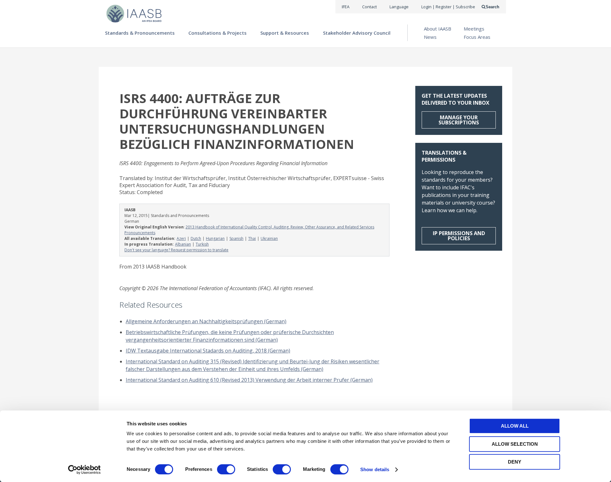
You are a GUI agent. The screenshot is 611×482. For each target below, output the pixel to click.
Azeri (181, 238)
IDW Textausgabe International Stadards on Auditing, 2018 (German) (208, 350)
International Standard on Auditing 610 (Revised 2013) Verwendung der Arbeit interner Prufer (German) (249, 379)
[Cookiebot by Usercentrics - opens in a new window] (84, 469)
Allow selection (515, 444)
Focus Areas (477, 37)
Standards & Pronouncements (140, 33)
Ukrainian (269, 238)
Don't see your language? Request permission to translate (176, 250)
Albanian (183, 244)
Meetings (474, 28)
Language (399, 7)
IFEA (345, 7)
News (430, 37)
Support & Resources (284, 33)
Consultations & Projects (217, 33)
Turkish (202, 244)
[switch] (226, 469)
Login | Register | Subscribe (448, 7)
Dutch (196, 238)
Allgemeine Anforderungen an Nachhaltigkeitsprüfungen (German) (206, 321)
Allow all (515, 426)
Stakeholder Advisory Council (356, 33)
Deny (514, 462)
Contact (369, 7)
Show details (374, 469)
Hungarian (215, 238)
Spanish (236, 238)
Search (492, 6)
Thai (252, 238)
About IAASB (437, 28)
